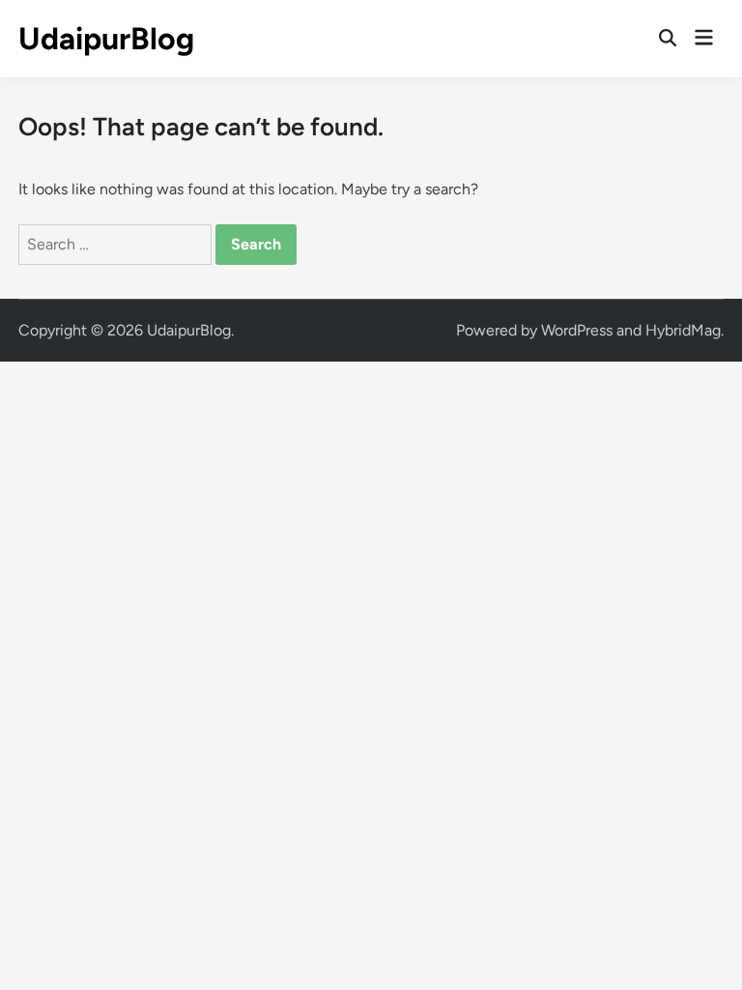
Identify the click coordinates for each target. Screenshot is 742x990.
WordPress (577, 330)
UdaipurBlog (106, 38)
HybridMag (683, 330)
